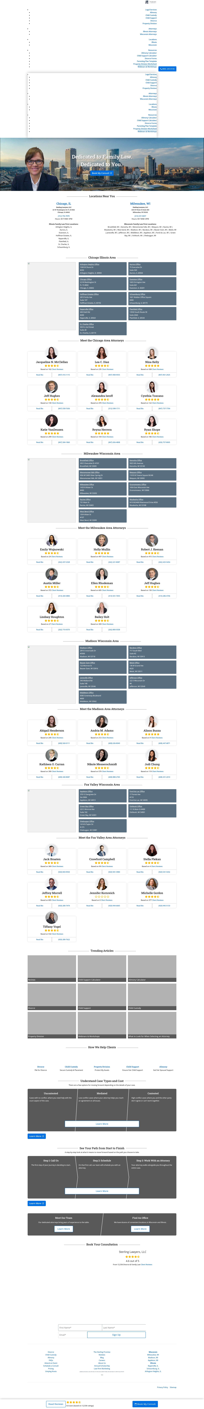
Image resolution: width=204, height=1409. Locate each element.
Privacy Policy (162, 1387)
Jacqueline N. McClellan (52, 362)
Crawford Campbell (102, 859)
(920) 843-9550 (64, 872)
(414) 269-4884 (64, 596)
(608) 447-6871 (164, 743)
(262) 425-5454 (164, 562)
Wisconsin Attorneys (148, 34)
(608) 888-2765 (114, 777)
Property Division (150, 23)
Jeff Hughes (52, 395)
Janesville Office (86, 678)
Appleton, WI (153, 1360)
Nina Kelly (152, 362)
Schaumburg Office (137, 294)
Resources (152, 50)
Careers (102, 1360)
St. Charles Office (87, 324)
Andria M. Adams (102, 730)
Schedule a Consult (51, 1366)
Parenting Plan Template (147, 61)
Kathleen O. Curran (51, 764)
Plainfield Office (136, 309)
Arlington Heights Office (89, 264)
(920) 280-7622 (64, 939)
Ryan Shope (152, 429)
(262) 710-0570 (64, 629)
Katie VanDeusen (52, 429)
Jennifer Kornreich (102, 893)
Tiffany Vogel (52, 926)
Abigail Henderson (52, 730)
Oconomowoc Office (138, 484)
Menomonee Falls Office (89, 472)
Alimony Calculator (149, 53)
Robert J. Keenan (152, 549)
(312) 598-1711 (114, 408)
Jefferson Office (136, 678)
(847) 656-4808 (114, 442)
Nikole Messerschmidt (102, 764)
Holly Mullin (102, 549)
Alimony (153, 12)
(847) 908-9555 (114, 375)
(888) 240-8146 (167, 69)
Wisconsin (153, 45)
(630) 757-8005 (164, 442)
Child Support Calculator (147, 56)
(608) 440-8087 (64, 777)
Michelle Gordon (152, 893)
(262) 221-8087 (114, 562)
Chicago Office (86, 279)
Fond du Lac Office (137, 791)
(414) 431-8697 (140, 216)
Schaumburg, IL (153, 1368)
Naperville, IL (153, 1366)
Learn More (102, 1123)
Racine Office (85, 499)
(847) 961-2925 (164, 375)
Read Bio (39, 375)
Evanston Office (136, 279)
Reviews (102, 1355)
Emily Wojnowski (52, 549)
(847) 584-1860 (64, 442)
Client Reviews (57, 369)
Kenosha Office (136, 460)
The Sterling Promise (102, 1352)
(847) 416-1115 (64, 375)
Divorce (153, 21)
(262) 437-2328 (64, 562)
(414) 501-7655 (114, 596)
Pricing (51, 1368)
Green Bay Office (87, 806)
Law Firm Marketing (102, 1368)
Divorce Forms (151, 58)
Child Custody (151, 15)
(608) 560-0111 (64, 743)
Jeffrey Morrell (52, 893)
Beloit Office (134, 663)
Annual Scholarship (102, 1366)
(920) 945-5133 (164, 906)
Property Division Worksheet (145, 64)
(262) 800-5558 (114, 629)
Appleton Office (86, 791)
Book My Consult (100, 173)
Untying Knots (51, 1371)
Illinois (154, 42)
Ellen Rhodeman (102, 583)
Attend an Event (51, 1363)
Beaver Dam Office (87, 663)
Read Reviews (55, 1404)
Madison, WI (153, 1357)
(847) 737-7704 (164, 408)
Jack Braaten (52, 859)
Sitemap (173, 1387)
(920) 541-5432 (164, 872)
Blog (102, 1357)
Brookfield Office (87, 460)
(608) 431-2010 (164, 777)
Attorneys (153, 29)
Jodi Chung (152, 764)
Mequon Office (136, 472)
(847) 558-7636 (64, 408)
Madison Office (86, 648)
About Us (102, 1363)
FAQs (51, 1360)
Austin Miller (51, 583)
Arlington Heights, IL (153, 1371)
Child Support (151, 18)
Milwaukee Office (87, 484)
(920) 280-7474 (64, 906)
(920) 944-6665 (114, 906)
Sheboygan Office (87, 821)
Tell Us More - (57, 1286)
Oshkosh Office (136, 806)
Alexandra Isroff (102, 395)
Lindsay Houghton (52, 616)
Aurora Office (135, 264)
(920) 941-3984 (114, 872)
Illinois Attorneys (150, 31)
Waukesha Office (136, 499)
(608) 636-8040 (114, 743)
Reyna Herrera (102, 429)
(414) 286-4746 (164, 596)
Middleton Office (87, 692)
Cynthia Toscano (152, 395)
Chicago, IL (63, 203)
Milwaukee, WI (140, 203)
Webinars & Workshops (147, 67)
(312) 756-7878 (63, 216)
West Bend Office (87, 511)
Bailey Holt (102, 616)
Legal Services (151, 10)
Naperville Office (86, 309)
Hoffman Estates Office (89, 294)
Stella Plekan (152, 859)
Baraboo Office (136, 648)
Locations (153, 39)
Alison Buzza (152, 730)
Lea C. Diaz (102, 362)
